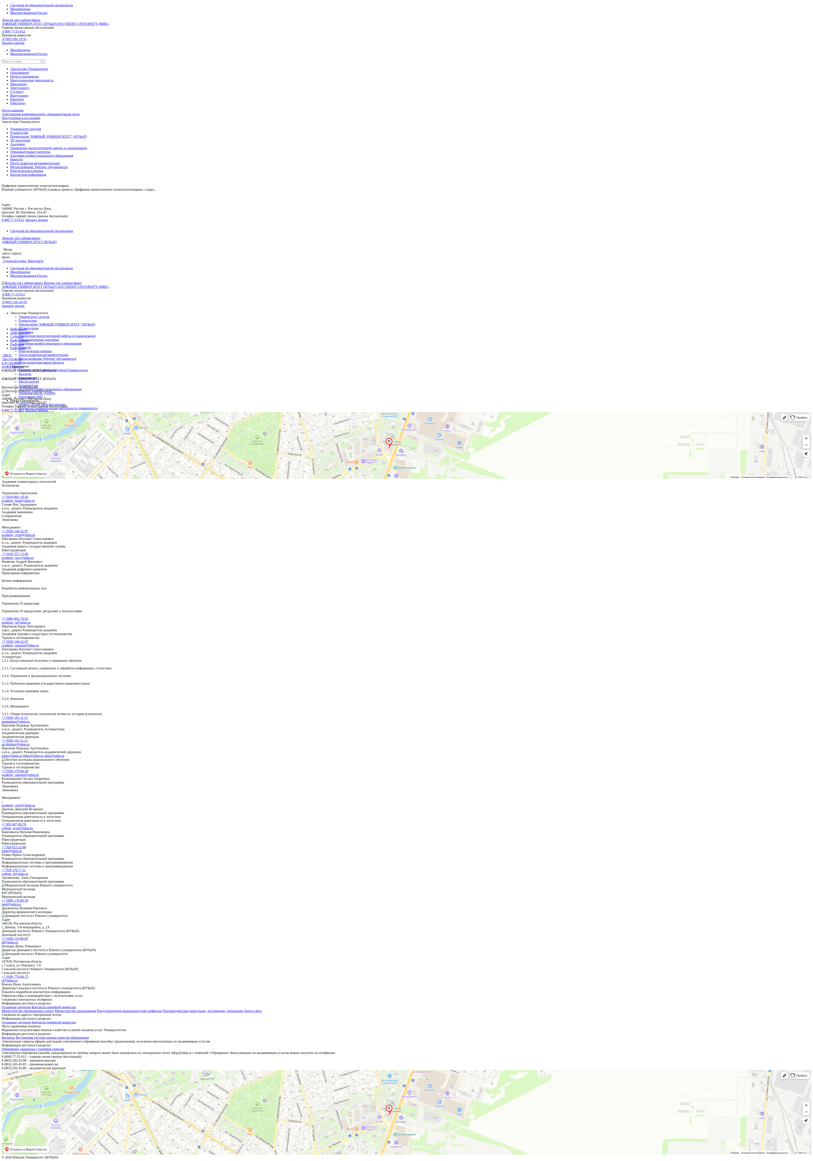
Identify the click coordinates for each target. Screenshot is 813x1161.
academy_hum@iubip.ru (18, 500)
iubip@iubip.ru (12, 756)
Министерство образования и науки (28, 1011)
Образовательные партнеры (30, 152)
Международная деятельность (31, 80)
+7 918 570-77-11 (14, 870)
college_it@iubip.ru (15, 874)
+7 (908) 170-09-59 (15, 900)
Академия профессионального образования (41, 155)
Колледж (25, 374)
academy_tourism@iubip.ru (20, 645)
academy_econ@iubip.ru (18, 535)
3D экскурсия (20, 140)
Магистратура (29, 381)
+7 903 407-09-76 (14, 824)
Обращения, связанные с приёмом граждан (33, 1049)
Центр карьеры (13, 110)
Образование (19, 72)
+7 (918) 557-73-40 (15, 554)
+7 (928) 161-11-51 (15, 717)
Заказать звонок (13, 43)
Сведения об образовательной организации (41, 5)
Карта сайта (253, 1011)
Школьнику (18, 84)
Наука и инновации (24, 76)
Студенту (17, 92)
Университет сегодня (25, 129)
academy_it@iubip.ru (16, 622)
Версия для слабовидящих (21, 20)
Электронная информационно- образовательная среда (41, 114)
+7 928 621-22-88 (14, 847)
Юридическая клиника (26, 171)
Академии (17, 144)
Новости (16, 159)
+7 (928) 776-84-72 (15, 976)
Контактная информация (28, 174)
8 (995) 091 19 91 (14, 39)
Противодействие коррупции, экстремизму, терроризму (204, 1011)
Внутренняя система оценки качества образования (52, 1037)
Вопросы (8, 1037)
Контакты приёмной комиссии (54, 1007)
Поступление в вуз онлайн (21, 118)
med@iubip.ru (11, 904)
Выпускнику (19, 95)
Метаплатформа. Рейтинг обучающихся (39, 167)
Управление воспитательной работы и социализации (48, 148)
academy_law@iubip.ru (18, 558)
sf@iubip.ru (10, 980)
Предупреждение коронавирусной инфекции (130, 1011)
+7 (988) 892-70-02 (15, 618)
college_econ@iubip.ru (17, 828)
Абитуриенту (19, 88)
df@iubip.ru (10, 942)
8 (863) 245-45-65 (14, 302)
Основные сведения (16, 1007)
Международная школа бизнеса (41, 362)
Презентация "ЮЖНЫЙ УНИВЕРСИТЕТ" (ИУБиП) (48, 136)
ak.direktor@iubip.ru (16, 744)
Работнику (18, 103)
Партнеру (17, 99)
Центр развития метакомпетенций (35, 163)
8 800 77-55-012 (13, 31)
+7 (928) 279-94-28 (15, 771)
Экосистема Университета (29, 69)
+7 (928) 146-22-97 (15, 531)
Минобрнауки (20, 9)
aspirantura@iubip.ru (16, 721)
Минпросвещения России (28, 13)
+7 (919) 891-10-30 (15, 497)
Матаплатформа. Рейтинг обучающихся (47, 358)
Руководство (19, 133)
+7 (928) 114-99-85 (15, 938)
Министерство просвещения (75, 1011)
